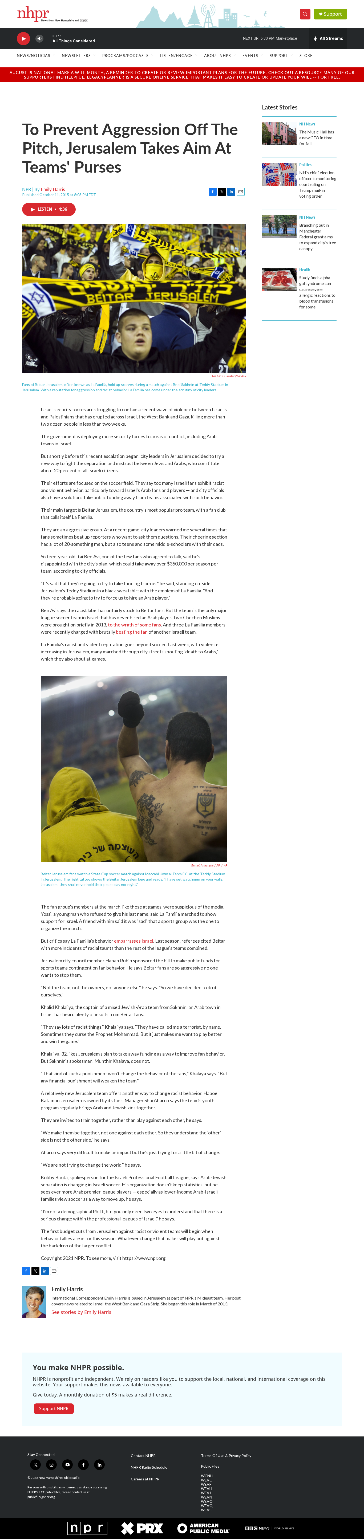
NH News (307, 124)
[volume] (39, 39)
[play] (23, 39)
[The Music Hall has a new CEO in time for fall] (279, 133)
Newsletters (76, 55)
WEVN (206, 1497)
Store (306, 55)
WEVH (206, 1489)
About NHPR (217, 55)
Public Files (210, 1466)
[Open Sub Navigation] (54, 55)
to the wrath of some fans (134, 625)
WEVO (207, 1501)
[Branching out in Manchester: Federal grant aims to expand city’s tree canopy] (279, 226)
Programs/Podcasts (125, 55)
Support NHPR (53, 1408)
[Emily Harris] (34, 1302)
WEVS (206, 1510)
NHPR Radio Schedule (149, 1467)
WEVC (206, 1480)
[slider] (48, 38)
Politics (305, 164)
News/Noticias (33, 55)
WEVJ (206, 1493)
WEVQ (207, 1506)
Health (304, 269)
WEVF (206, 1484)
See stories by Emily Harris (81, 1312)
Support (333, 14)
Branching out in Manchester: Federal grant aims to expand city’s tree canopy (317, 236)
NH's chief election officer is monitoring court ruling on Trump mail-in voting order (318, 184)
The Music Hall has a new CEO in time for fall (316, 137)
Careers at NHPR (145, 1479)
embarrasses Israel (133, 941)
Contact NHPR (143, 1455)
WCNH (207, 1476)
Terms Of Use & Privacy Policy (226, 1455)
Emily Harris (53, 189)
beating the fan (132, 632)
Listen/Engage (176, 55)
